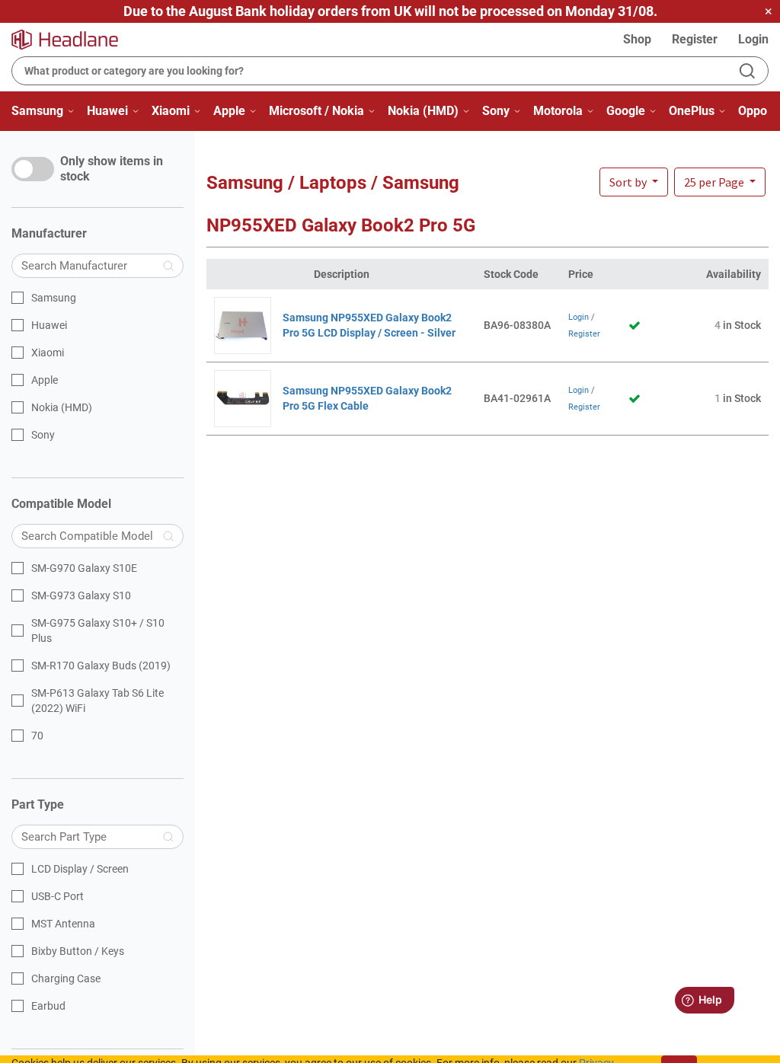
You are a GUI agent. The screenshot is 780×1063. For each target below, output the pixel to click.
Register (695, 39)
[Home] (73, 39)
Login (753, 39)
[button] (720, 182)
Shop (637, 39)
